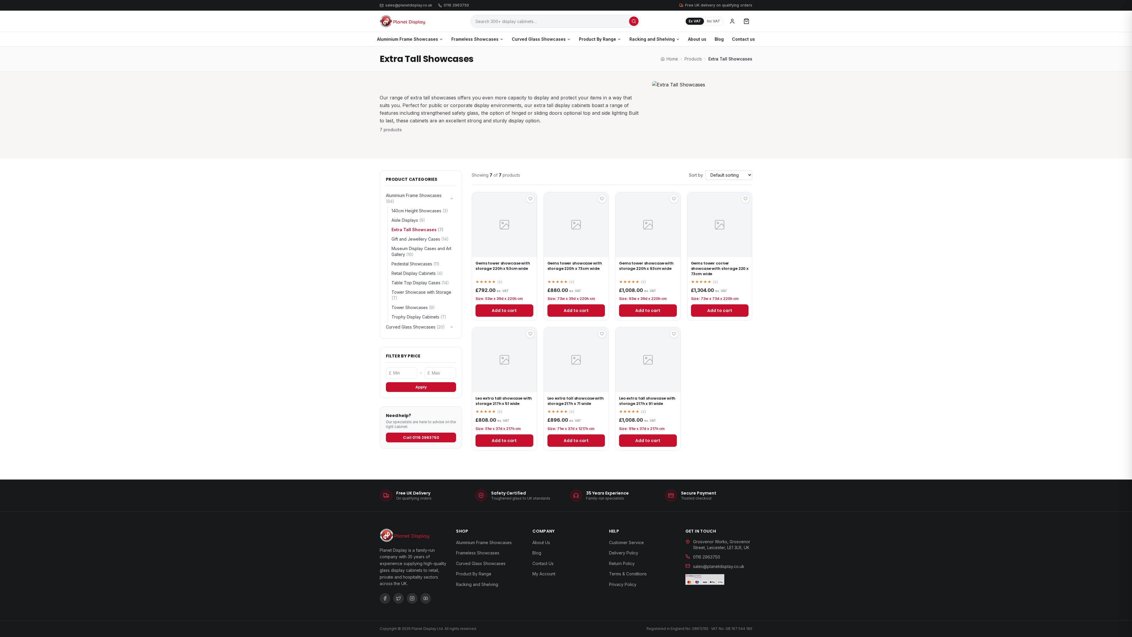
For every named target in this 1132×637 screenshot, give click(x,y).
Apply (421, 387)
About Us (541, 542)
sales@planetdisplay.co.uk (408, 5)
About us (697, 39)
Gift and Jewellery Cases (420, 239)
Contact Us (543, 563)
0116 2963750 (456, 5)
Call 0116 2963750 (421, 437)
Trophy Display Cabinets (418, 316)
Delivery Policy (623, 552)
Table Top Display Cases (420, 282)
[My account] (732, 21)
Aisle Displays (408, 220)
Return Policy (622, 563)
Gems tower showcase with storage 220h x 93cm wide (646, 265)
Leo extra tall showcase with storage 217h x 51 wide (503, 400)
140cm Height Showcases (419, 210)
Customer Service (626, 542)
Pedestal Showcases (415, 263)
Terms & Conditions (628, 573)
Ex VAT (695, 21)
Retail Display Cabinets (417, 273)
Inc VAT (713, 21)
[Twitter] (398, 598)
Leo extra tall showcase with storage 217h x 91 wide (647, 400)
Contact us (743, 39)
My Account (543, 573)
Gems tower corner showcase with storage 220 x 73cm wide (720, 268)
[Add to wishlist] (530, 199)
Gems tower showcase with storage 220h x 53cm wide (502, 265)
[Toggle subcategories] (451, 198)
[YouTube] (425, 598)
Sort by (696, 175)
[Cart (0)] (746, 21)
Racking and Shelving (652, 39)
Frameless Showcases (474, 39)
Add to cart (504, 310)
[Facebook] (385, 598)
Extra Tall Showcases (417, 229)
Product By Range (597, 39)
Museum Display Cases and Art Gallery (421, 251)
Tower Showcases (413, 307)
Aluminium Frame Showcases (407, 39)
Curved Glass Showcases (539, 39)
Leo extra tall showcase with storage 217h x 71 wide (575, 400)
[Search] (634, 21)
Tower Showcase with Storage (421, 295)
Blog (719, 39)
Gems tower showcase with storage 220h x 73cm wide (574, 265)
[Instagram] (412, 598)
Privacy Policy (622, 584)
